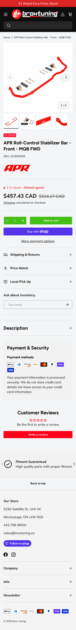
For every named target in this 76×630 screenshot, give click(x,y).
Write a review (38, 434)
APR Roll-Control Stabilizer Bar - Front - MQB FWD (42, 37)
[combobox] (38, 25)
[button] (70, 14)
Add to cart (51, 220)
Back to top (38, 483)
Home (7, 37)
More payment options (38, 241)
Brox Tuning (19, 621)
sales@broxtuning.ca (19, 533)
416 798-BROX (15, 525)
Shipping (9, 202)
